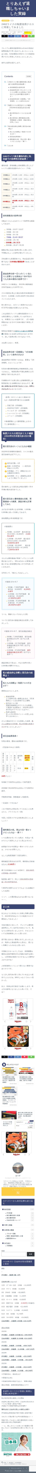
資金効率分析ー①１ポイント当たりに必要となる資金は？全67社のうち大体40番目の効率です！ (20, 93)
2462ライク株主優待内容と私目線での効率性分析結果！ (19, 83)
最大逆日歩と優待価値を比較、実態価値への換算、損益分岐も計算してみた (20, 120)
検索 (3, 1251)
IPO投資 (20, 1213)
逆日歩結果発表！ (16, 136)
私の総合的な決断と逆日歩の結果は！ (19, 127)
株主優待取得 (5, 20)
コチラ (26, 1385)
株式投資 (19, 1209)
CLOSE (29, 76)
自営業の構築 (18, 1230)
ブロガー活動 (20, 1233)
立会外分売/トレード (20, 1220)
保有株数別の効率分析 (17, 87)
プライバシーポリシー (16, 1468)
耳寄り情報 (18, 1225)
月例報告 (20, 1245)
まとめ (10, 145)
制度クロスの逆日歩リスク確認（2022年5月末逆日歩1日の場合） (19, 107)
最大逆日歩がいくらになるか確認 (20, 114)
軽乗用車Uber (20, 1238)
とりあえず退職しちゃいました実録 (18, 8)
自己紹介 (18, 1243)
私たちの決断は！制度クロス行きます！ (20, 133)
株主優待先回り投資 (20, 1215)
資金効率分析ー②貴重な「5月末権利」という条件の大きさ (20, 100)
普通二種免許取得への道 (20, 1236)
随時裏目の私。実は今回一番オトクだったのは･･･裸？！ (20, 140)
